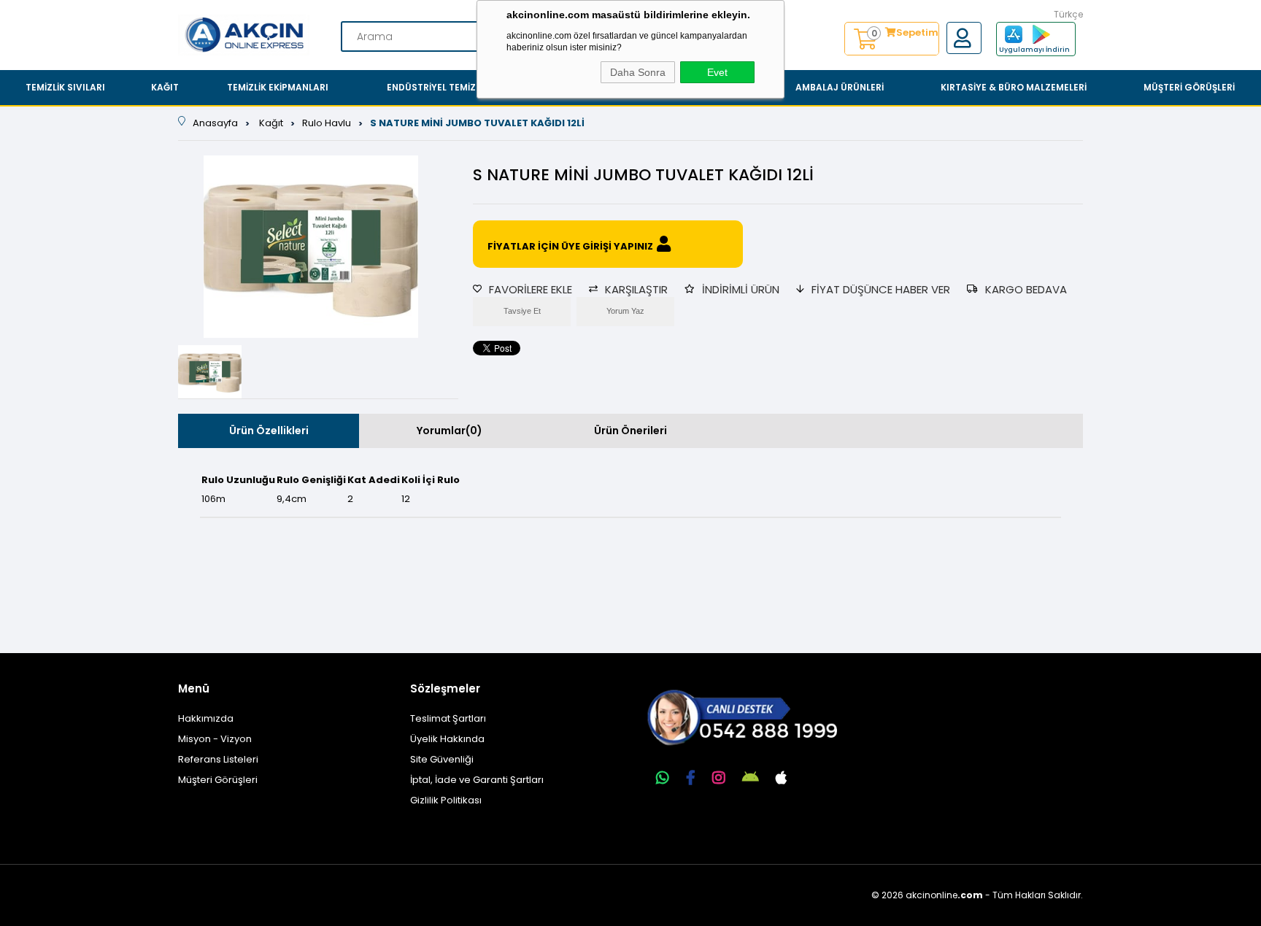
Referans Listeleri (218, 759)
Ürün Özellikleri (269, 430)
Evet (717, 72)
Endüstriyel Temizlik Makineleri (464, 87)
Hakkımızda (206, 718)
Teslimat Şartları (448, 718)
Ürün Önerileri (630, 430)
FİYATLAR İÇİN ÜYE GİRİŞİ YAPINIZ (570, 246)
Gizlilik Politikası (446, 800)
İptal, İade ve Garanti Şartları (477, 780)
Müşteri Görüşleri (1189, 87)
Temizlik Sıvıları (65, 87)
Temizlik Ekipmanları (277, 87)
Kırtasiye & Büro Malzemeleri (1014, 87)
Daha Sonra (638, 72)
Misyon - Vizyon (215, 739)
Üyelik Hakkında (447, 739)
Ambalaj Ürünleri (839, 87)
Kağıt (165, 87)
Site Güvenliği (442, 759)
